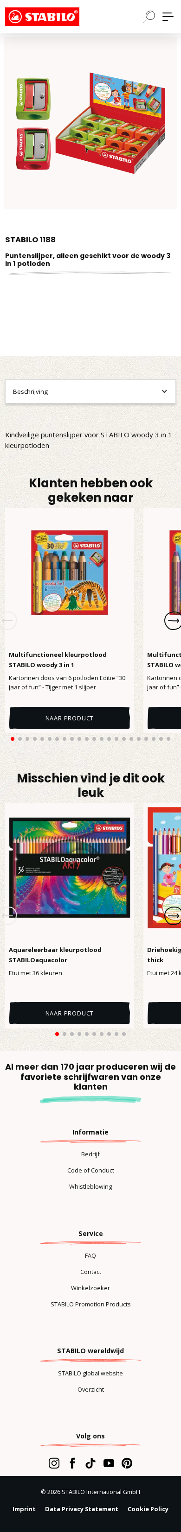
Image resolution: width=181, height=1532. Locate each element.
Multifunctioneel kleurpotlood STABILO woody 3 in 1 (58, 659)
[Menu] (168, 17)
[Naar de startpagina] (51, 16)
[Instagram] (54, 1463)
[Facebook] (72, 1463)
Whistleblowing (90, 1186)
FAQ (90, 1255)
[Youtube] (108, 1463)
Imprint (24, 1509)
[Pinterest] (127, 1463)
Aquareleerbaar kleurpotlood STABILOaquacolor (55, 955)
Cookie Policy (148, 1509)
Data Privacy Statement (81, 1509)
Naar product (69, 718)
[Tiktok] (90, 1463)
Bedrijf (90, 1154)
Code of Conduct (90, 1170)
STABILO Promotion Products (91, 1304)
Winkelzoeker (90, 1288)
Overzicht (91, 1389)
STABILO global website (90, 1373)
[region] (90, 123)
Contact (90, 1271)
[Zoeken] (149, 16)
